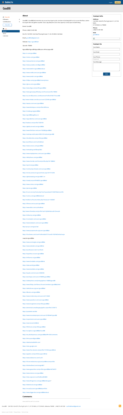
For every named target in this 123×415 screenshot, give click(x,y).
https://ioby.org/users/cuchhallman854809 (35, 377)
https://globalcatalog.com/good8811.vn (34, 176)
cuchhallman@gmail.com (73, 406)
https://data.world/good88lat (31, 265)
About (4, 31)
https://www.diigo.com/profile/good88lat (34, 88)
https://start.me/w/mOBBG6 (31, 323)
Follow (7, 25)
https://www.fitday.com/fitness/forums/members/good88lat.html (41, 284)
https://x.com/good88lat (29, 53)
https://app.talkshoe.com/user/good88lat (35, 119)
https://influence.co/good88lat (31, 257)
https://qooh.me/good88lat (30, 165)
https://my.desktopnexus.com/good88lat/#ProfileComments (40, 334)
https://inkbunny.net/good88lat (32, 215)
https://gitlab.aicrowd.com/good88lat (33, 126)
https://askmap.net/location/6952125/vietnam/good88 (38, 134)
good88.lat (96, 34)
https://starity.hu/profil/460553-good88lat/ (35, 180)
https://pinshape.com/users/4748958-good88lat (36, 277)
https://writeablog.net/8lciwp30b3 (32, 149)
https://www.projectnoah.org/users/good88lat (36, 230)
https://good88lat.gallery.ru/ (31, 115)
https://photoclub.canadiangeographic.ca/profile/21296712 (40, 307)
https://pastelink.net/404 (30, 311)
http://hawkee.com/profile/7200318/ (33, 122)
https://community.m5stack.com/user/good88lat (36, 169)
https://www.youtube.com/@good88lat (34, 65)
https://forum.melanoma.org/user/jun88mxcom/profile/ (39, 361)
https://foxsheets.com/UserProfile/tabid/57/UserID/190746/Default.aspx (44, 234)
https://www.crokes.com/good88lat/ (33, 184)
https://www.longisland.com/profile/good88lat (36, 304)
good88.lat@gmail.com (32, 38)
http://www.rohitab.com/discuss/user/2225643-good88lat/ (39, 99)
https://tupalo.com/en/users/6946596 (33, 273)
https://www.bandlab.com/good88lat (33, 269)
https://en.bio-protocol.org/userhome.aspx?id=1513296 (39, 173)
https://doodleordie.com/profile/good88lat (35, 138)
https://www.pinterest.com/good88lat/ (34, 61)
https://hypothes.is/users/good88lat (33, 254)
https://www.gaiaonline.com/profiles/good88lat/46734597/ (39, 369)
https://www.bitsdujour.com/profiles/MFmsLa (36, 107)
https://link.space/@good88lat (31, 338)
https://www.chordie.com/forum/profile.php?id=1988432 (39, 161)
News (4, 33)
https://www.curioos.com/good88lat (33, 146)
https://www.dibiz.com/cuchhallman (33, 207)
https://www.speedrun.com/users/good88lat (36, 300)
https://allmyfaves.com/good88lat (32, 157)
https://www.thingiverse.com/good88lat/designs (37, 381)
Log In (110, 2)
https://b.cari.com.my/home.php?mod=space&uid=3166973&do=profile (43, 192)
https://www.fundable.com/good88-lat (34, 261)
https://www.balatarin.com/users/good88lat (35, 223)
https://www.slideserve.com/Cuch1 (33, 358)
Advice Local (5, 412)
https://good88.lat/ (33, 42)
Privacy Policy (17, 412)
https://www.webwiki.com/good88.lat (33, 246)
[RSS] (120, 406)
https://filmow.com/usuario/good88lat (34, 203)
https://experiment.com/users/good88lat (34, 319)
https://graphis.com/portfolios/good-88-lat (35, 354)
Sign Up (118, 2)
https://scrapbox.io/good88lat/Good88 (34, 331)
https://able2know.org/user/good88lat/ (34, 288)
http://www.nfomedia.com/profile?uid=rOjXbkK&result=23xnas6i (41, 211)
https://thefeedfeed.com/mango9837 (33, 365)
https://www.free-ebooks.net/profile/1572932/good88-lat (39, 350)
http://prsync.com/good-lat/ (31, 227)
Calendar (5, 36)
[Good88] (94, 39)
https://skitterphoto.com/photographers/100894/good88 (39, 280)
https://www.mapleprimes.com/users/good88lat (36, 153)
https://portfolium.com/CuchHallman (33, 142)
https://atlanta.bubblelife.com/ (31, 342)
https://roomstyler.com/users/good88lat (34, 219)
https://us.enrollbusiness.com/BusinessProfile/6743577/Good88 (41, 96)
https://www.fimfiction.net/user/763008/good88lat (37, 130)
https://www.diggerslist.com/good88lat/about (36, 392)
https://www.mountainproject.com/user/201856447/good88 (40, 315)
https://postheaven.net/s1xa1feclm (33, 250)
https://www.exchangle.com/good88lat (34, 242)
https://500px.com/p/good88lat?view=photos (36, 80)
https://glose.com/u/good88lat (31, 84)
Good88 (7, 8)
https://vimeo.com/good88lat (31, 57)
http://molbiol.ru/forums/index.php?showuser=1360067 (39, 200)
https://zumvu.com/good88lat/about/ (33, 196)
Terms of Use (25, 412)
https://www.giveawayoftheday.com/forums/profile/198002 (40, 92)
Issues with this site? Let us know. (31, 401)
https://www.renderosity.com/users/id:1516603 (36, 296)
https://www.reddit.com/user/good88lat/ (34, 72)
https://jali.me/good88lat (30, 188)
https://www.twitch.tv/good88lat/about (34, 69)
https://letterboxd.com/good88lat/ (32, 385)
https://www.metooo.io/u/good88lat (33, 373)
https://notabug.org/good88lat (31, 111)
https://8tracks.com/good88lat (31, 292)
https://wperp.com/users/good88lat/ (33, 103)
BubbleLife (9, 2)
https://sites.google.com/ (30, 346)
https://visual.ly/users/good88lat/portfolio (35, 388)
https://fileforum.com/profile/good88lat (34, 327)
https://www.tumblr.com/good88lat (33, 76)
